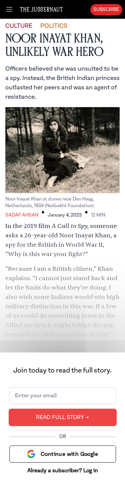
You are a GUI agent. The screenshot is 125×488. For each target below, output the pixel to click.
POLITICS (53, 25)
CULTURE (18, 25)
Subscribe (106, 9)
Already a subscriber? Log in (62, 471)
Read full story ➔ (62, 417)
